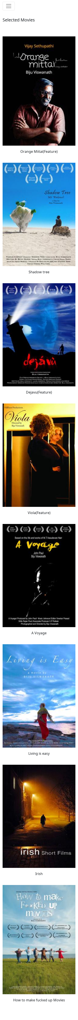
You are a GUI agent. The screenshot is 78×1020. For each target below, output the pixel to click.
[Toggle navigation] (9, 6)
